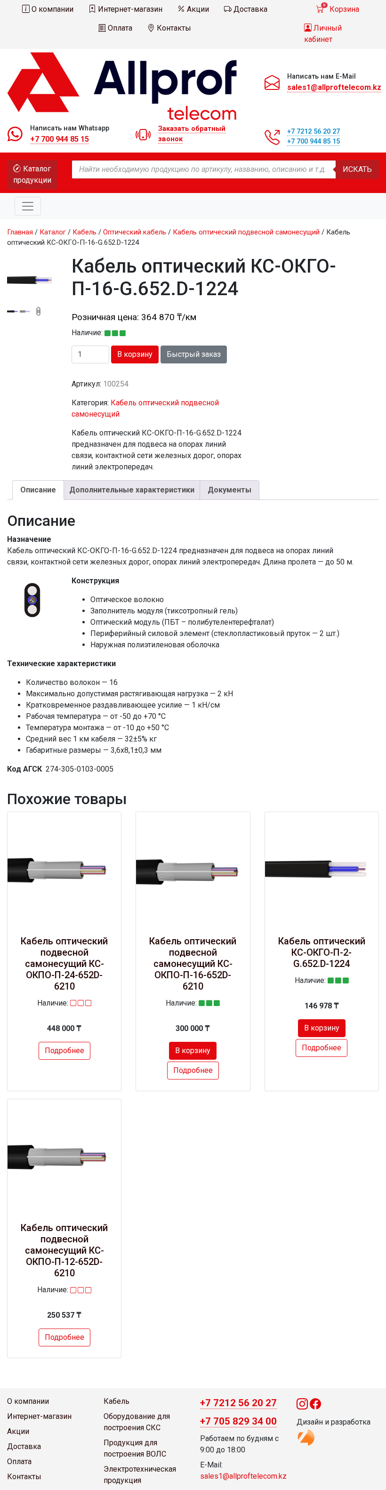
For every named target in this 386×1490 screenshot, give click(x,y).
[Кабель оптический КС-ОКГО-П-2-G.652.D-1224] (321, 869)
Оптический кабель (134, 232)
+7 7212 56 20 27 (313, 132)
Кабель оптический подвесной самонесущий (246, 232)
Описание (38, 489)
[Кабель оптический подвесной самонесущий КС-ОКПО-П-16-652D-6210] (192, 869)
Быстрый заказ (194, 354)
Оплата (119, 28)
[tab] (38, 490)
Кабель (84, 232)
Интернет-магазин (129, 9)
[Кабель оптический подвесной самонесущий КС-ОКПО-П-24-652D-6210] (64, 869)
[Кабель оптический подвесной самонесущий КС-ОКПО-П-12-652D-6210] (64, 1156)
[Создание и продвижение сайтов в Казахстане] (306, 1436)
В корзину (135, 354)
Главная (20, 232)
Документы (229, 489)
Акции (197, 9)
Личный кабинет (323, 34)
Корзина (341, 8)
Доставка (249, 9)
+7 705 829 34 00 (238, 1421)
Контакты (173, 28)
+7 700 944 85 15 (59, 139)
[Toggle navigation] (28, 206)
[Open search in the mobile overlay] (225, 169)
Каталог (53, 232)
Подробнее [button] (64, 1050)
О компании (51, 9)
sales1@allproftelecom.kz (334, 87)
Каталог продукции (32, 174)
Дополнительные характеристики (131, 489)
